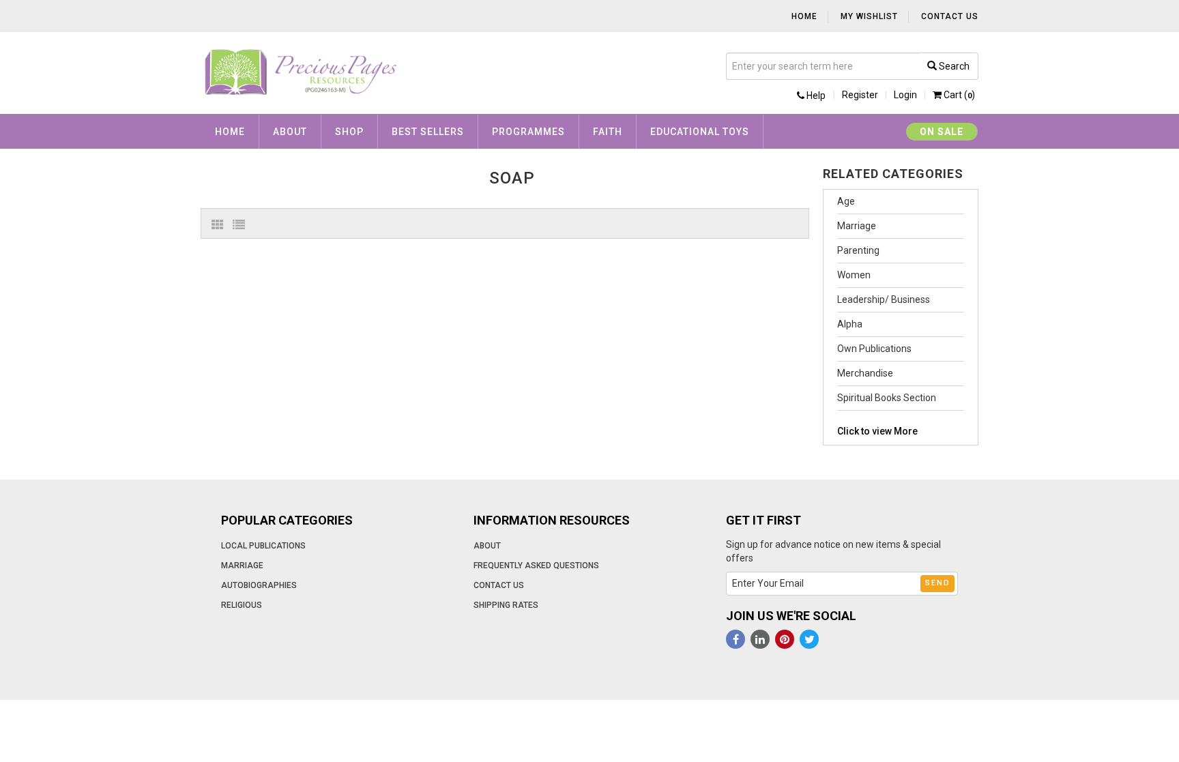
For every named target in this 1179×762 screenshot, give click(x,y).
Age (846, 201)
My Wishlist (869, 16)
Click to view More (877, 431)
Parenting (858, 250)
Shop (349, 131)
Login (905, 94)
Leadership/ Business (883, 299)
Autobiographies (259, 585)
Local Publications (263, 546)
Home (804, 16)
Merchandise (865, 373)
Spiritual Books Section (886, 397)
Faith (607, 131)
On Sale (941, 131)
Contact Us (949, 16)
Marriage (856, 225)
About (290, 131)
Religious (241, 605)
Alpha (849, 324)
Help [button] (815, 95)
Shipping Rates (506, 605)
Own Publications (874, 348)
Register (860, 94)
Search (953, 66)
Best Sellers (428, 131)
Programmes (528, 131)
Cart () (958, 94)
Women (854, 274)
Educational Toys (699, 131)
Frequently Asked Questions (536, 565)
